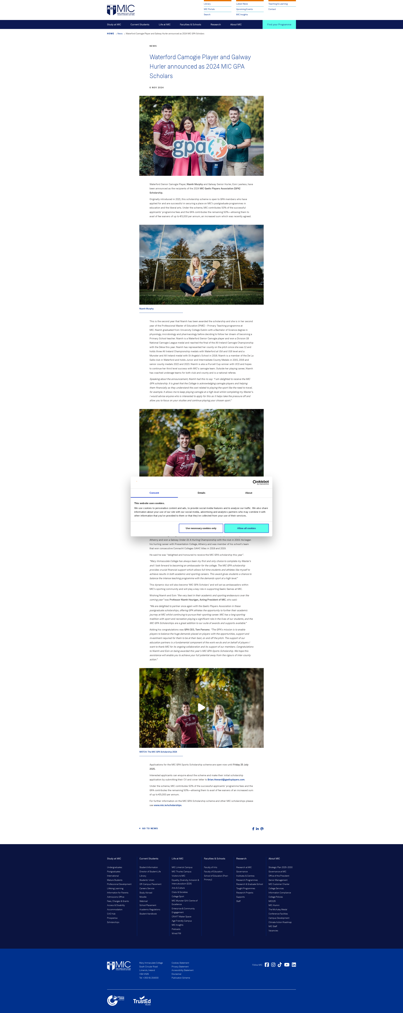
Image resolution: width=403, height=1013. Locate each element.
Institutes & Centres (245, 876)
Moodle (142, 897)
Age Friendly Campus (182, 921)
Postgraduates (113, 872)
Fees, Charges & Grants (118, 901)
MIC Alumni (274, 905)
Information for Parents (117, 893)
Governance (242, 872)
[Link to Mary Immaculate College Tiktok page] (280, 965)
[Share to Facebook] (253, 829)
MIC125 (272, 901)
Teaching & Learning (278, 4)
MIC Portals (209, 9)
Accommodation (114, 910)
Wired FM (176, 933)
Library (207, 4)
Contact (272, 9)
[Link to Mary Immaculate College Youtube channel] (286, 965)
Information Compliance (280, 893)
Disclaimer (177, 974)
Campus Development (279, 918)
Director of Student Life (150, 872)
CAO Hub (111, 914)
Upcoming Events (244, 9)
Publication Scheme (181, 978)
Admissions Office (115, 897)
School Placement (147, 905)
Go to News (150, 828)
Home (110, 33)
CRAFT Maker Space (181, 917)
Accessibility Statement (182, 970)
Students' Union (146, 880)
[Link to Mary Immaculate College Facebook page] (267, 965)
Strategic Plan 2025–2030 (280, 867)
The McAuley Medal (278, 910)
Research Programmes (247, 880)
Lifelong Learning (115, 888)
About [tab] (248, 492)
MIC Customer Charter (279, 884)
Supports (240, 897)
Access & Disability (116, 905)
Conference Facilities (278, 914)
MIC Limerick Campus (182, 867)
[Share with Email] (262, 829)
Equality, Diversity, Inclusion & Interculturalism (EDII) (185, 882)
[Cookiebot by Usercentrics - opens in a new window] (255, 482)
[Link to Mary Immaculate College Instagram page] (273, 965)
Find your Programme (279, 24)
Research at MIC (244, 867)
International (113, 876)
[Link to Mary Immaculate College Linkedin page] (294, 965)
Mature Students (114, 880)
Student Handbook (148, 914)
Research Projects (244, 893)
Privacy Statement (180, 967)
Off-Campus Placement (150, 884)
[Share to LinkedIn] (257, 829)
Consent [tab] (154, 492)
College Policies (276, 897)
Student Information (148, 867)
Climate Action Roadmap (280, 922)
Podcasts (176, 929)
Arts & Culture (178, 888)
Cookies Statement (180, 963)
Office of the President (279, 876)
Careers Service (146, 888)
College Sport (178, 896)
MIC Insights (242, 14)
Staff (238, 901)
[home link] (121, 9)
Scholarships (113, 922)
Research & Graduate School (249, 884)
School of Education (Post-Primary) (216, 878)
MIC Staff (273, 926)
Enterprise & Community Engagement (183, 911)
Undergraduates (114, 867)
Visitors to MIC (178, 876)
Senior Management (278, 880)
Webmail (143, 901)
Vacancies (273, 931)
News (120, 33)
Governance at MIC (277, 872)
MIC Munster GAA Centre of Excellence (185, 903)
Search (207, 14)
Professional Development (119, 884)
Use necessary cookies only (201, 528)
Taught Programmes (245, 888)
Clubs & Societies (180, 892)
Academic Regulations (149, 910)
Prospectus (112, 918)
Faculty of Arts (210, 867)
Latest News (242, 4)
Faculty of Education (213, 872)
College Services (276, 888)
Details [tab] (201, 492)
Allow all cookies (246, 528)
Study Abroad (145, 893)
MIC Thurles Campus (181, 872)
